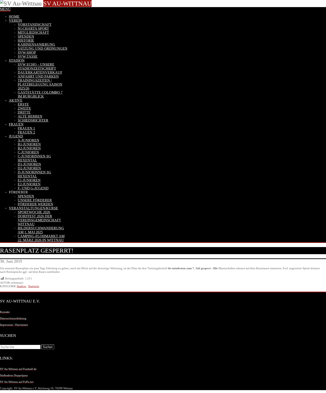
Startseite (33, 286)
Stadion (21, 286)
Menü (5, 9)
